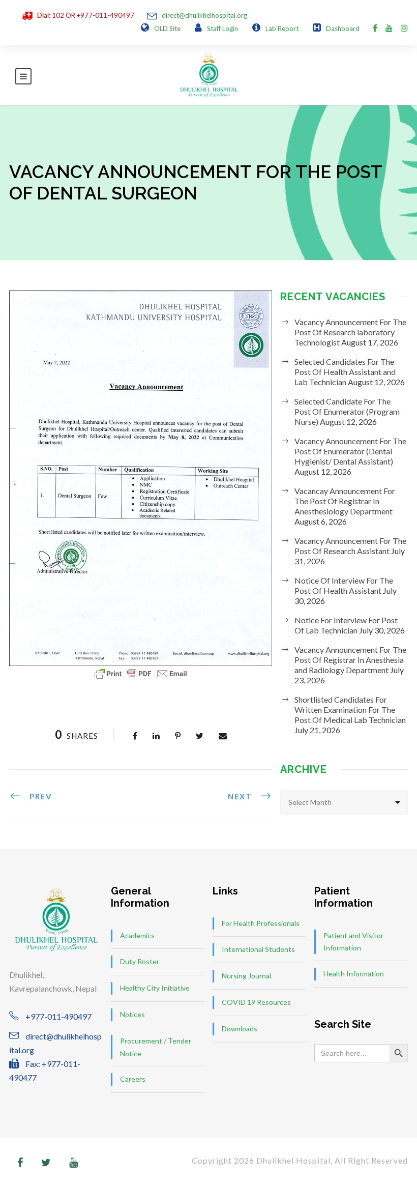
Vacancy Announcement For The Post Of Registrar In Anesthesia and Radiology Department (350, 660)
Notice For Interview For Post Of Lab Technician (346, 625)
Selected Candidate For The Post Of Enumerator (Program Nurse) (347, 411)
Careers (132, 1079)
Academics (137, 935)
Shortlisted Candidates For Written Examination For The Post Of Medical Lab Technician (350, 710)
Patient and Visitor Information (353, 941)
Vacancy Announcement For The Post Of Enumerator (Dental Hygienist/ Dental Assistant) (350, 451)
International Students (258, 949)
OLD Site (167, 28)
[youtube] (389, 28)
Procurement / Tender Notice (155, 1047)
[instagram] (404, 28)
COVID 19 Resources (256, 1002)
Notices (132, 1014)
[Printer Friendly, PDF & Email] (141, 673)
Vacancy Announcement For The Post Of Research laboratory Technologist (350, 332)
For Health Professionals (261, 923)
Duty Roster (139, 961)
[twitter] (46, 1162)
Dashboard (343, 28)
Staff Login (222, 28)
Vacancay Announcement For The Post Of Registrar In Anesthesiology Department (344, 501)
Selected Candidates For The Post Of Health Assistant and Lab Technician (345, 372)
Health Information (353, 973)
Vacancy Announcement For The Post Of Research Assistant (350, 546)
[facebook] (375, 28)
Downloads (239, 1028)
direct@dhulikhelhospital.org (204, 15)
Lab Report (282, 28)
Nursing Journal (246, 975)
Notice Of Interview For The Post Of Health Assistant (343, 585)
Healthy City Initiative (155, 987)
